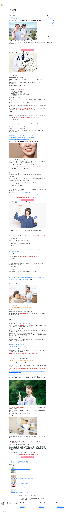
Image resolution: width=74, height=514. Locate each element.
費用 (49, 40)
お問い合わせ (59, 506)
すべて (49, 37)
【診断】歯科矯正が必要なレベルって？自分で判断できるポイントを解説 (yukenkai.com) (23, 137)
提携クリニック (14, 7)
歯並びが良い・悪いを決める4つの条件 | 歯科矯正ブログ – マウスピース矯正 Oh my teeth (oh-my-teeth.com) (26, 194)
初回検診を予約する (22, 501)
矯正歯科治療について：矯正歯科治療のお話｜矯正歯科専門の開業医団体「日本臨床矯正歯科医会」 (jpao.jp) (27, 249)
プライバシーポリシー (60, 507)
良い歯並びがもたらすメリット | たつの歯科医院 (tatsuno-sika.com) (21, 192)
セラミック (18, 1)
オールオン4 (50, 21)
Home (10, 1)
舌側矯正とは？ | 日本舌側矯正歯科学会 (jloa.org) (18, 344)
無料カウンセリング (18, 452)
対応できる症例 (14, 6)
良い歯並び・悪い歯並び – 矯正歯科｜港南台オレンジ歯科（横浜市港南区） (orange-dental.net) (24, 195)
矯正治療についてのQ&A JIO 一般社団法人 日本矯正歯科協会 (19, 281)
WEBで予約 (4, 511)
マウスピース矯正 (23, 504)
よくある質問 (59, 505)
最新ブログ (10, 8)
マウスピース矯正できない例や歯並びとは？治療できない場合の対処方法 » (20, 462)
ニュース (40, 506)
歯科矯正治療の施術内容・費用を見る (27, 50)
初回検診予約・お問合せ (14, 459)
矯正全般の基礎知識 (14, 18)
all (48, 17)
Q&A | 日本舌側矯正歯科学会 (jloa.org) (15, 346)
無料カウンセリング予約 (14, 458)
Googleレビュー (14, 450)
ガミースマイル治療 (51, 22)
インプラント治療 (51, 20)
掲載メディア (41, 504)
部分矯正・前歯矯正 (51, 34)
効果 (49, 38)
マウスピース (13, 1)
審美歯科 (49, 28)
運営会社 (58, 504)
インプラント (31, 1)
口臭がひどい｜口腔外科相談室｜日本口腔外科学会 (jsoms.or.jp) (19, 139)
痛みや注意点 (50, 39)
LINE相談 (3, 512)
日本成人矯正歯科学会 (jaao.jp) (14, 251)
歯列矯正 (12, 17)
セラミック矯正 (50, 23)
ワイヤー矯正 (50, 27)
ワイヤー (24, 1)
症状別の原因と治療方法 (52, 30)
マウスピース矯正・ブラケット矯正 (53, 25)
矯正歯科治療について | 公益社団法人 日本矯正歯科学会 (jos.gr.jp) (21, 135)
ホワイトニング (50, 24)
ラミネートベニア (51, 26)
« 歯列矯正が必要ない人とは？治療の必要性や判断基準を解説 (18, 461)
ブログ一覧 (12, 12)
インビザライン (50, 18)
